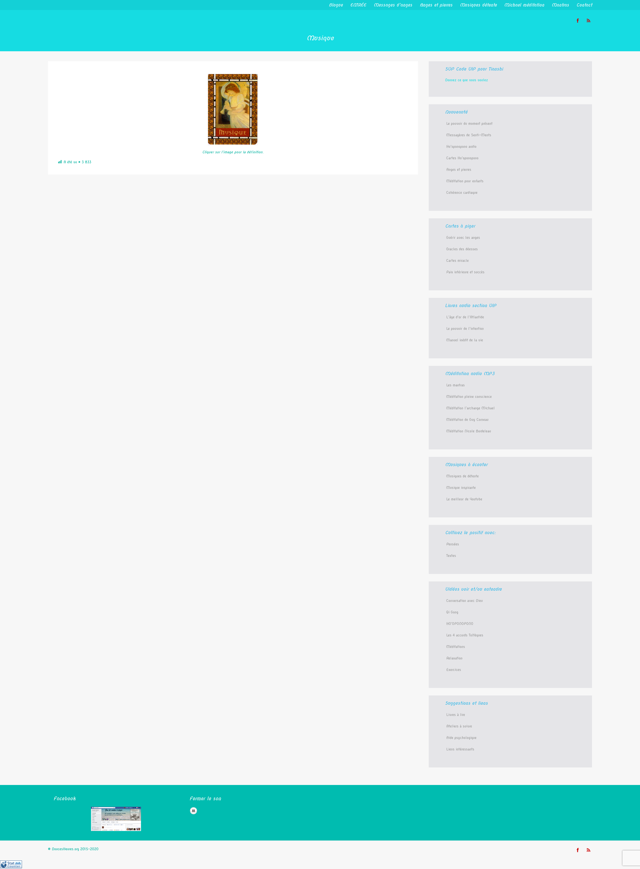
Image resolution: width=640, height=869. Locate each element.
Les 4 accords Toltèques (464, 635)
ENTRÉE (358, 5)
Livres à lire (455, 715)
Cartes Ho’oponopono (462, 158)
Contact (584, 5)
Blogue (336, 5)
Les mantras (455, 385)
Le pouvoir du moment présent (469, 124)
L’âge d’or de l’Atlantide (465, 317)
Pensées (452, 544)
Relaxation (454, 658)
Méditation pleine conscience (469, 397)
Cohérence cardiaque (462, 193)
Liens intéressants (460, 749)
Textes (451, 556)
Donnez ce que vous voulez (466, 80)
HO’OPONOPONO (459, 624)
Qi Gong (452, 612)
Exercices (453, 670)
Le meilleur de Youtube (464, 499)
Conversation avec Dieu (464, 601)
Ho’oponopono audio (461, 147)
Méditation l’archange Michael (470, 408)
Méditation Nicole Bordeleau (468, 431)
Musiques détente (478, 5)
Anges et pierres (436, 5)
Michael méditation (524, 5)
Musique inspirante (461, 488)
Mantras (560, 5)
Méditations (455, 647)
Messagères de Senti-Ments (468, 135)
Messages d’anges (393, 5)
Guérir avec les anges (463, 238)
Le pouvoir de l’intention (465, 329)
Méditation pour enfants (465, 181)
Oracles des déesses (462, 249)
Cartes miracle (457, 261)
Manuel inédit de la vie (464, 340)
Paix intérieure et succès (465, 272)
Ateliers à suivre (459, 726)
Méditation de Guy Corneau (467, 420)
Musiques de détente (462, 476)
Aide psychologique (461, 738)
